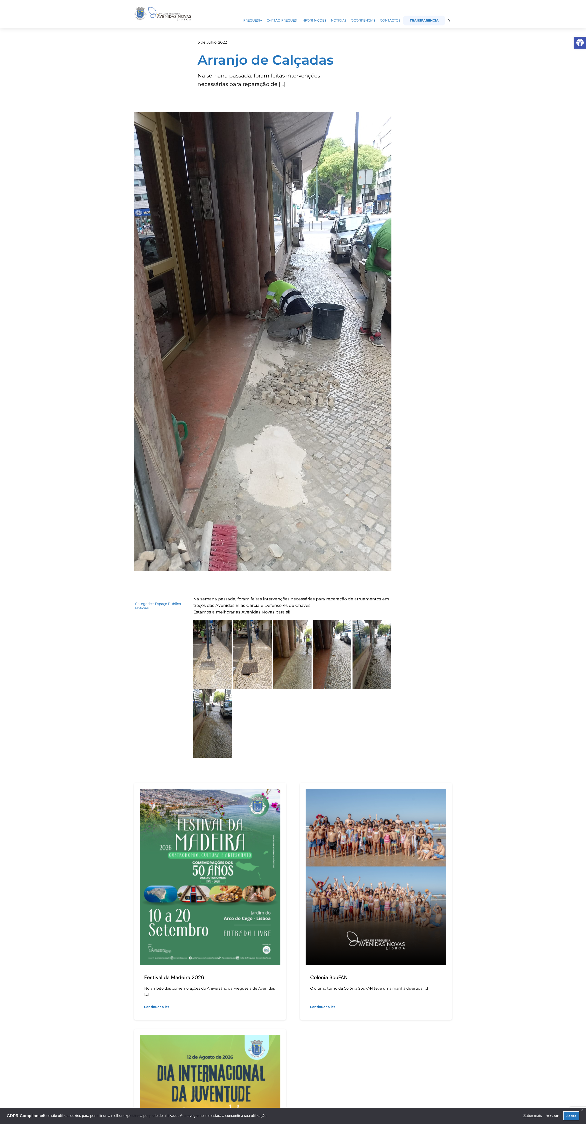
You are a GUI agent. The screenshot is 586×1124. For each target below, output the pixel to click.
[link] (580, 43)
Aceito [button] (571, 1116)
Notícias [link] (142, 608)
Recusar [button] (551, 1116)
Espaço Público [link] (168, 604)
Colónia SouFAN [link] (328, 977)
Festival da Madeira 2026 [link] (174, 977)
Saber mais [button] (532, 1116)
